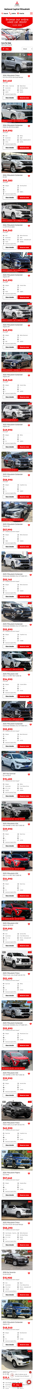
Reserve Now (24, 98)
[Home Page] (17, 3)
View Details (10, 98)
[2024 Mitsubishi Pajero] (17, 1160)
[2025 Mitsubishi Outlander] (17, 262)
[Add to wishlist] (29, 76)
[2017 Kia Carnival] (17, 761)
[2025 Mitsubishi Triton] (17, 960)
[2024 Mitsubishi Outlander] (17, 113)
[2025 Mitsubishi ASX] (17, 661)
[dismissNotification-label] (30, 1372)
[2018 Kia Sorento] (17, 1260)
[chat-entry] (29, 1382)
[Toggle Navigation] (31, 13)
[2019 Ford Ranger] (17, 1359)
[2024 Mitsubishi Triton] (17, 63)
